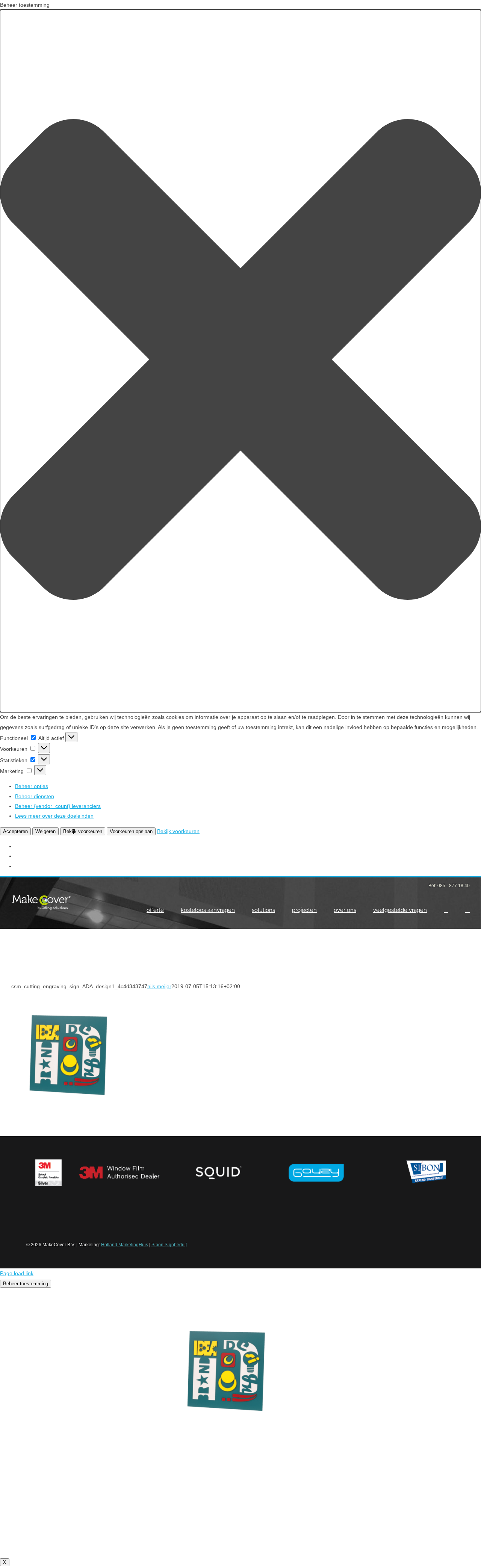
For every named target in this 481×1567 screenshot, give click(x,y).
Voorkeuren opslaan (131, 831)
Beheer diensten (34, 796)
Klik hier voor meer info (240, 1525)
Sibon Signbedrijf (169, 1244)
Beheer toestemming (25, 1283)
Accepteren (15, 831)
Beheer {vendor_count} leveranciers (58, 806)
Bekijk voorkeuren (82, 831)
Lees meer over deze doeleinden (54, 816)
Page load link (16, 1273)
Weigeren (45, 831)
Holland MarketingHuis (124, 1244)
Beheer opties (31, 786)
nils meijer (159, 986)
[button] (240, 361)
